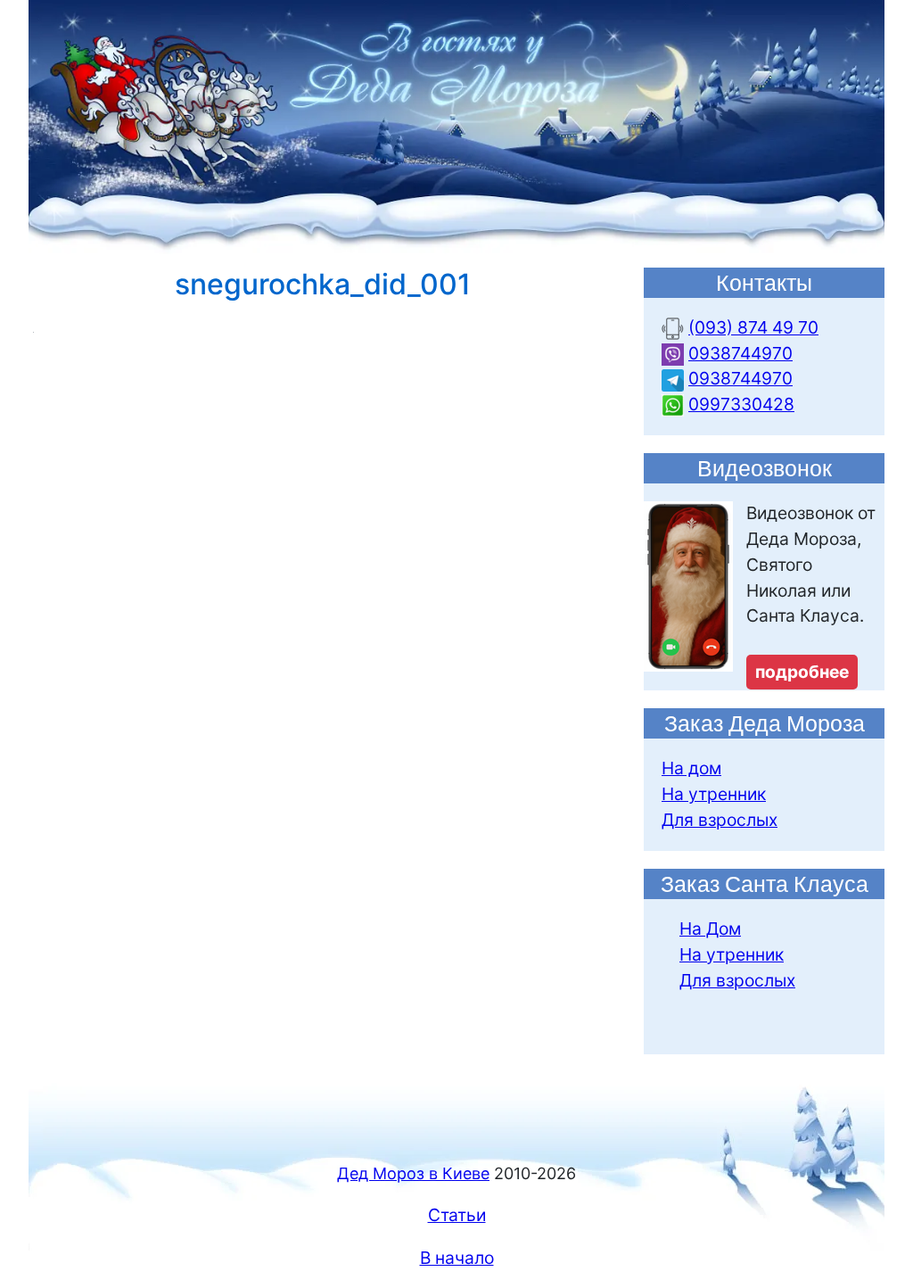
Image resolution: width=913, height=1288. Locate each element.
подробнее (802, 671)
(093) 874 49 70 (753, 327)
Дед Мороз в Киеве (413, 1173)
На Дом (710, 928)
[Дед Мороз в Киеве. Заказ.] (456, 125)
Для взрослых (719, 819)
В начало (457, 1257)
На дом (691, 768)
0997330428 (741, 404)
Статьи (457, 1215)
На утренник (714, 794)
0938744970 (740, 353)
